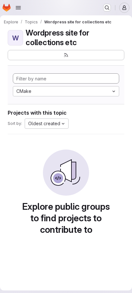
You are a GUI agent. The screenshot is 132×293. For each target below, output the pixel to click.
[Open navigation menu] (18, 8)
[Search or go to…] (107, 8)
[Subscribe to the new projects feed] (66, 55)
